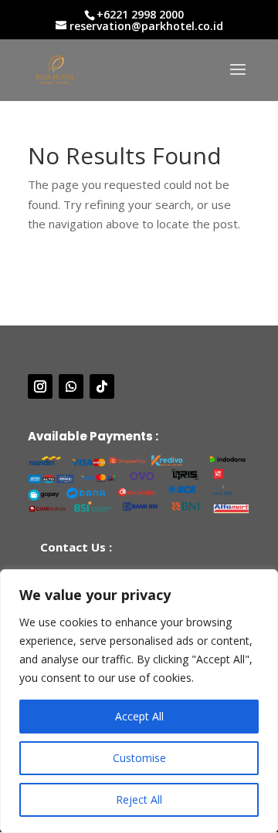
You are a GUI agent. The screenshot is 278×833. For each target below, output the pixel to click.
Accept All (139, 716)
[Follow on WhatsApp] (71, 386)
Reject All (139, 799)
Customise (139, 757)
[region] (139, 701)
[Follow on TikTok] (102, 386)
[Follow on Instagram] (40, 386)
